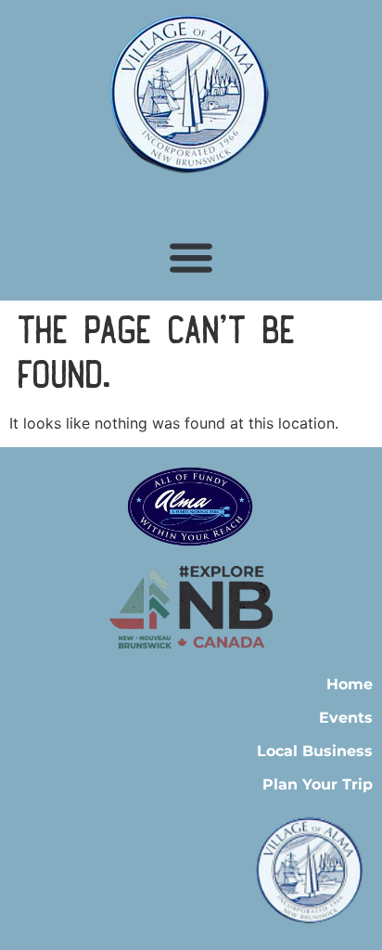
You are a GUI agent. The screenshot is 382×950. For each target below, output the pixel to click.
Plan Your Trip (317, 784)
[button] (191, 256)
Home (349, 684)
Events (346, 717)
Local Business (315, 751)
